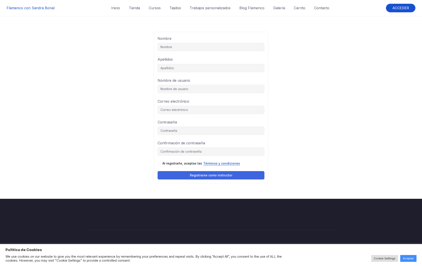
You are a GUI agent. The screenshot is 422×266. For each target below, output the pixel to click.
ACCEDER (400, 8)
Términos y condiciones (221, 163)
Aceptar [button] (408, 258)
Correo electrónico (173, 101)
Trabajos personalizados (210, 8)
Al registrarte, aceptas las (201, 163)
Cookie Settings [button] (384, 258)
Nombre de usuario (174, 80)
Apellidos (165, 59)
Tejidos (175, 8)
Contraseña (167, 122)
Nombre (164, 38)
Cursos (155, 8)
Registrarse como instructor (211, 175)
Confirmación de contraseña (181, 143)
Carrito (299, 8)
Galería (279, 8)
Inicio (115, 8)
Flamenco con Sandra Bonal (31, 8)
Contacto (321, 8)
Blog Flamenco (251, 8)
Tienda (134, 8)
